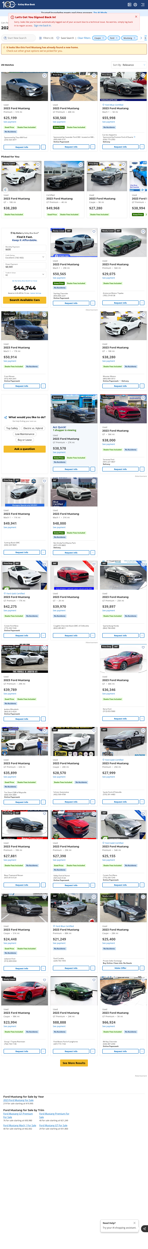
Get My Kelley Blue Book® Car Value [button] (24, 281)
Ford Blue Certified (114, 104)
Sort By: (117, 64)
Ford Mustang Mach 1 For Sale (19, 1125)
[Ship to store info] (134, 137)
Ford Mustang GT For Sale (53, 1125)
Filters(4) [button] (48, 38)
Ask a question (24, 449)
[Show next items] (141, 37)
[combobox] (18, 37)
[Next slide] (142, 190)
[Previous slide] (5, 190)
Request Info (21, 147)
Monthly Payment (12, 247)
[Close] (134, 1223)
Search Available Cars (25, 300)
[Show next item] (91, 409)
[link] (10, 131)
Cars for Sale (7, 22)
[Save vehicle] (44, 75)
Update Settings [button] (35, 293)
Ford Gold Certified (16, 593)
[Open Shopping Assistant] (144, 1228)
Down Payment (11, 264)
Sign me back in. (42, 25)
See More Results (74, 1063)
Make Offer (120, 968)
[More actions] (43, 147)
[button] (129, 5)
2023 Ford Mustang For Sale (18, 1100)
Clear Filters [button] (84, 38)
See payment (10, 121)
